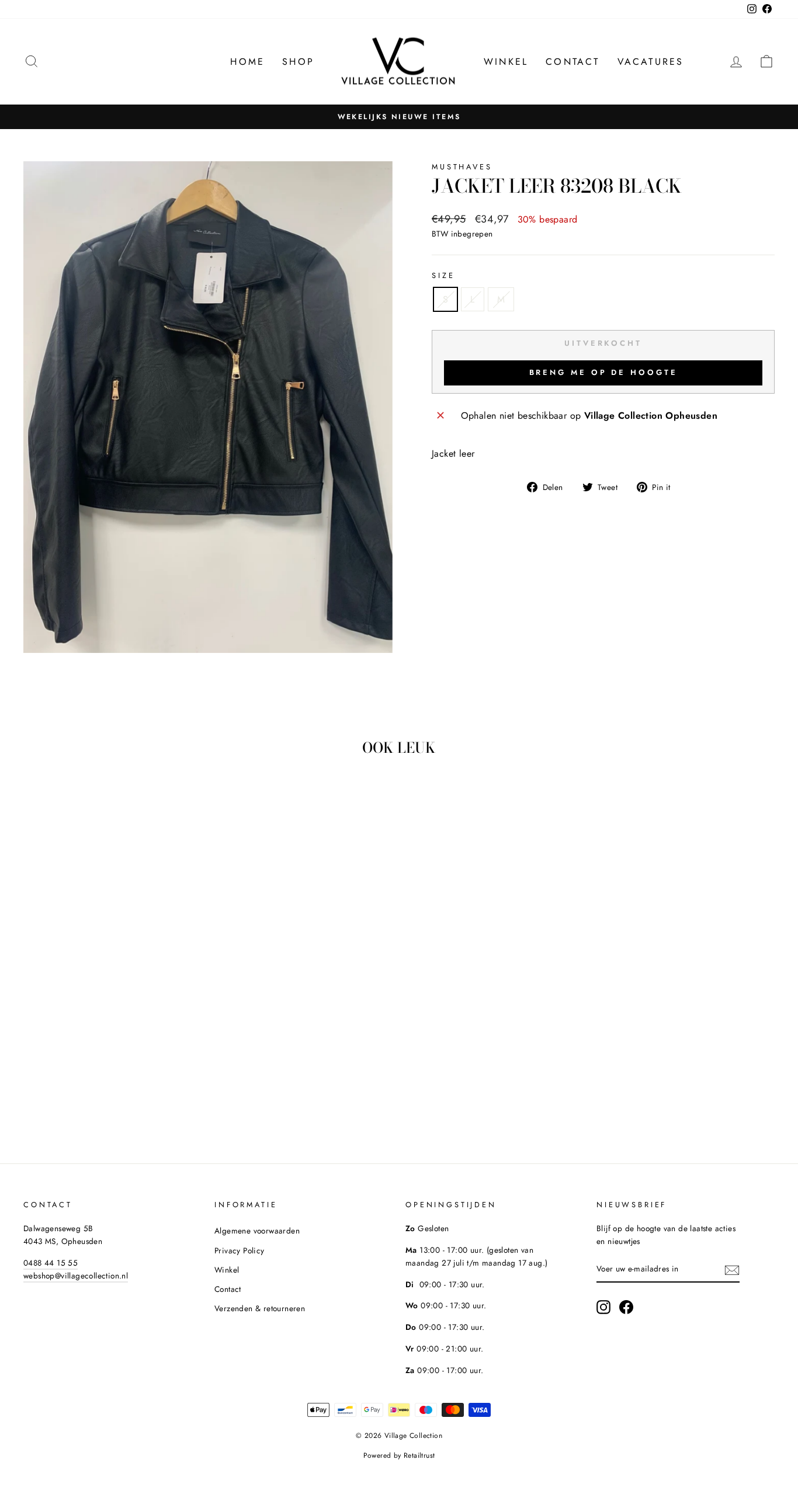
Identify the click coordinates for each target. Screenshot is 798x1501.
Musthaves (462, 166)
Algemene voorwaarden (257, 1230)
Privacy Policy (239, 1250)
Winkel (506, 61)
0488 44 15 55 (50, 1263)
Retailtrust (419, 1455)
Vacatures (650, 61)
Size (443, 275)
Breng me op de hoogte (603, 372)
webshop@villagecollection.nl (75, 1275)
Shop (298, 61)
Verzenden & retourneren (259, 1308)
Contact (572, 61)
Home (247, 61)
